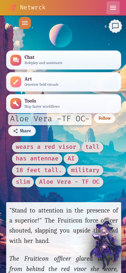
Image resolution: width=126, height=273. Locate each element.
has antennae (37, 158)
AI (71, 158)
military (85, 170)
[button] (25, 23)
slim (23, 182)
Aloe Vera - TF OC (69, 182)
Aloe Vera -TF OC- (50, 119)
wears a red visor (46, 147)
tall (92, 147)
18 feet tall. (39, 170)
